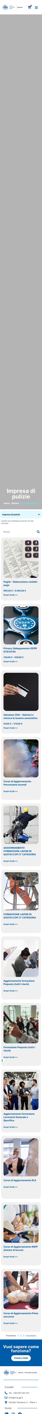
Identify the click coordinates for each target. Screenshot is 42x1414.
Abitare (15, 503)
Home (7, 503)
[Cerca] (38, 532)
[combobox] (18, 532)
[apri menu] (36, 7)
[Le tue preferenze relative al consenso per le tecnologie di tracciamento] (2, 1060)
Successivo (31, 1335)
